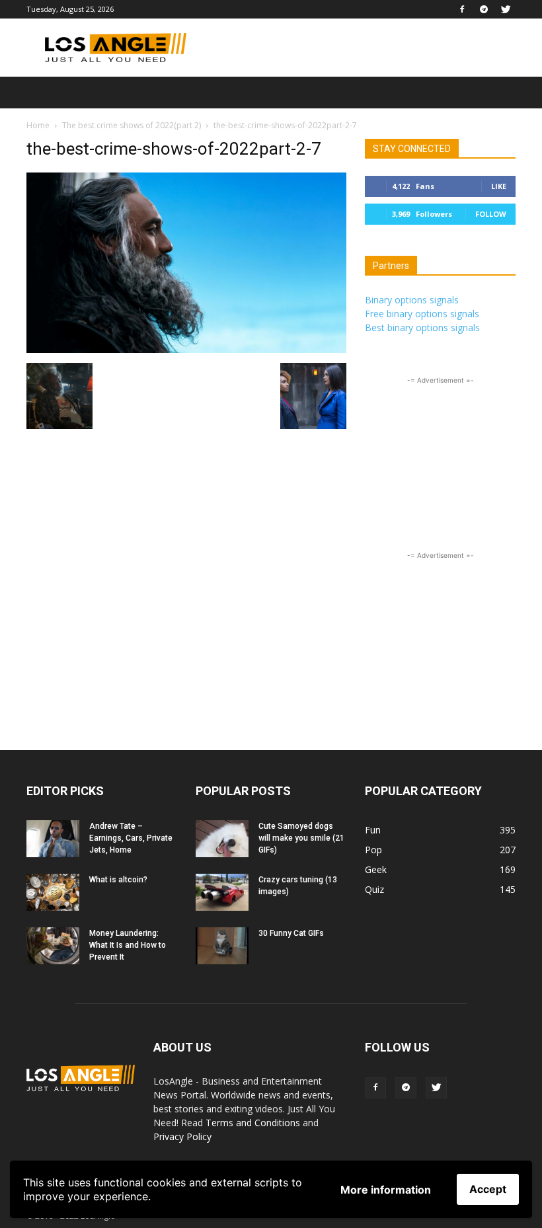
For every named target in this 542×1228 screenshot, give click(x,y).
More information (385, 1189)
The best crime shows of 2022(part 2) (131, 125)
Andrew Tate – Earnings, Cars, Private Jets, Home (131, 838)
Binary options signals (412, 299)
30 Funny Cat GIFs (291, 933)
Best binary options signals (422, 327)
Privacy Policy (182, 1136)
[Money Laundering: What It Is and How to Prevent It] (52, 945)
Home (38, 125)
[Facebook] (462, 9)
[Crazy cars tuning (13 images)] (222, 892)
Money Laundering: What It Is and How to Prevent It (127, 945)
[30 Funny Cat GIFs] (222, 945)
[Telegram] (484, 9)
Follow (490, 214)
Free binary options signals (422, 313)
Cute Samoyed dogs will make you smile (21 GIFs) (301, 838)
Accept (487, 1189)
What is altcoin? (118, 879)
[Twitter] (506, 9)
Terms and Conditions (253, 1122)
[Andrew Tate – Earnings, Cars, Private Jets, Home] (52, 838)
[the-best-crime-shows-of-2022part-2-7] (186, 349)
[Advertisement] (360, 47)
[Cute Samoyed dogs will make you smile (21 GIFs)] (222, 838)
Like (498, 186)
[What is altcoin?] (52, 892)
